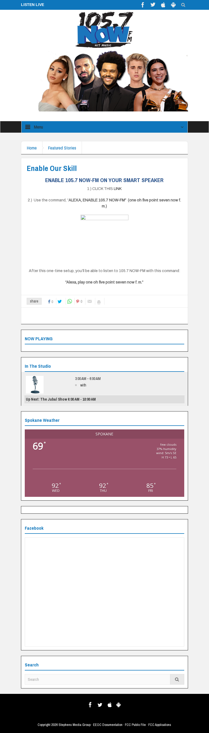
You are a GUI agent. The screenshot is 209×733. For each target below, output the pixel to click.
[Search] (177, 679)
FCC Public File (135, 724)
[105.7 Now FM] (104, 29)
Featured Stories (62, 148)
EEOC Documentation (107, 724)
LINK (118, 189)
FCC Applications (159, 724)
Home (32, 148)
